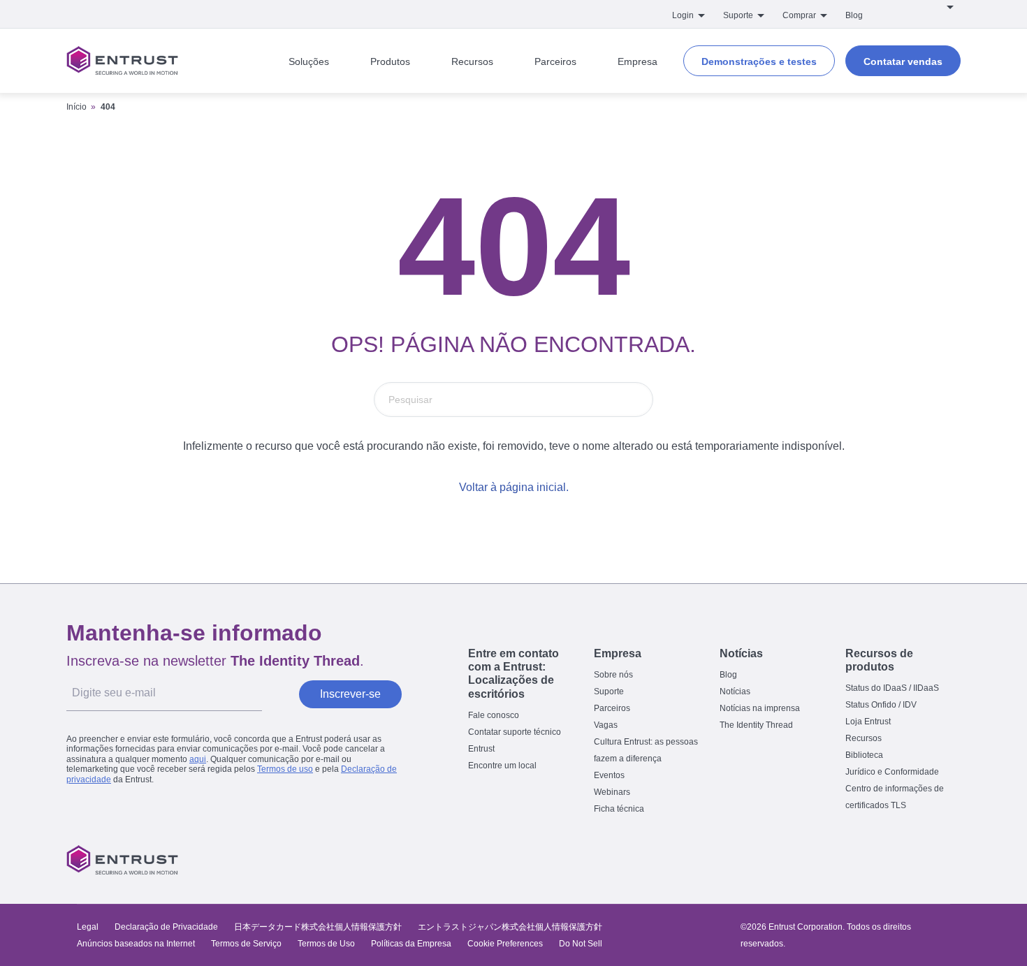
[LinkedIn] (918, 859)
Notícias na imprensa (760, 708)
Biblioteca (864, 755)
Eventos (609, 775)
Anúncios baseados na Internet (136, 944)
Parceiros (612, 708)
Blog (854, 15)
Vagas (606, 725)
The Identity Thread (756, 725)
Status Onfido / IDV (881, 705)
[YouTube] (947, 859)
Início (76, 107)
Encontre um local (502, 765)
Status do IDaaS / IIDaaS (892, 688)
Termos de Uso (326, 944)
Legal (88, 927)
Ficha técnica (619, 809)
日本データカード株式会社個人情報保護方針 (318, 927)
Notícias (735, 691)
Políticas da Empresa (412, 944)
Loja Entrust (868, 721)
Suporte (609, 691)
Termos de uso (285, 769)
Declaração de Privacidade (166, 927)
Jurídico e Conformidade (892, 772)
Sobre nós (613, 675)
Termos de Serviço (246, 944)
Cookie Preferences (505, 944)
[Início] (122, 60)
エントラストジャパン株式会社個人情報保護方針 (510, 927)
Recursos (863, 738)
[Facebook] (859, 859)
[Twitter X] (830, 859)
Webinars (612, 792)
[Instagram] (888, 859)
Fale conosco (493, 715)
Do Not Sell (580, 944)
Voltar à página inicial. (514, 487)
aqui (197, 759)
